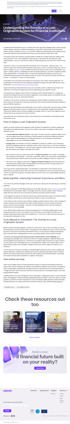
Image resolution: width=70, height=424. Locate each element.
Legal (61, 398)
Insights (54, 390)
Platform (34, 390)
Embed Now (40, 368)
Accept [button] (54, 11)
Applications (44, 390)
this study (17, 69)
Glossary (53, 393)
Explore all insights (34, 337)
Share (63, 39)
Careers (62, 393)
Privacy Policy (45, 4)
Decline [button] (59, 11)
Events (61, 396)
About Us (63, 390)
